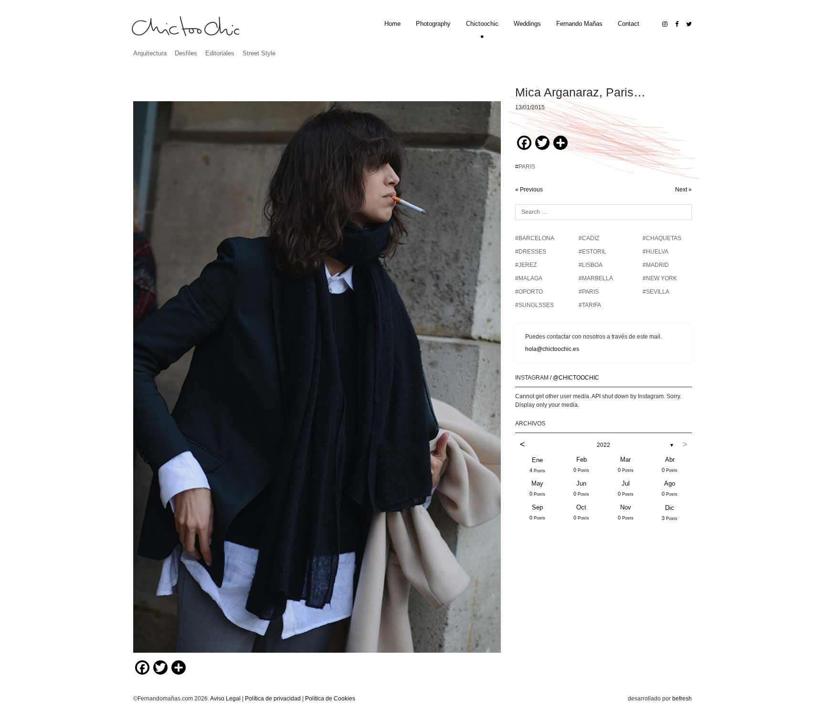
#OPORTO (529, 291)
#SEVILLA (656, 291)
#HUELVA (655, 251)
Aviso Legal (225, 698)
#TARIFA (590, 305)
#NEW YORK (660, 278)
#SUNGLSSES (534, 305)
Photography (433, 23)
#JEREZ (526, 265)
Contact (628, 23)
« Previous (529, 189)
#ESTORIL (592, 251)
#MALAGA (528, 278)
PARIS (526, 166)
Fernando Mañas (579, 23)
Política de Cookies (330, 698)
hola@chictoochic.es (552, 349)
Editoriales (219, 53)
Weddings (527, 23)
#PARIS (589, 291)
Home (392, 23)
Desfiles (186, 53)
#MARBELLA (596, 278)
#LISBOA (591, 265)
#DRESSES (530, 251)
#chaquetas (662, 238)
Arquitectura (150, 53)
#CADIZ (589, 238)
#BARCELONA (534, 238)
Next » (683, 189)
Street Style (259, 53)
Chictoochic (482, 23)
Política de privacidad (273, 698)
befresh (682, 698)
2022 (603, 445)
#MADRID (656, 265)
